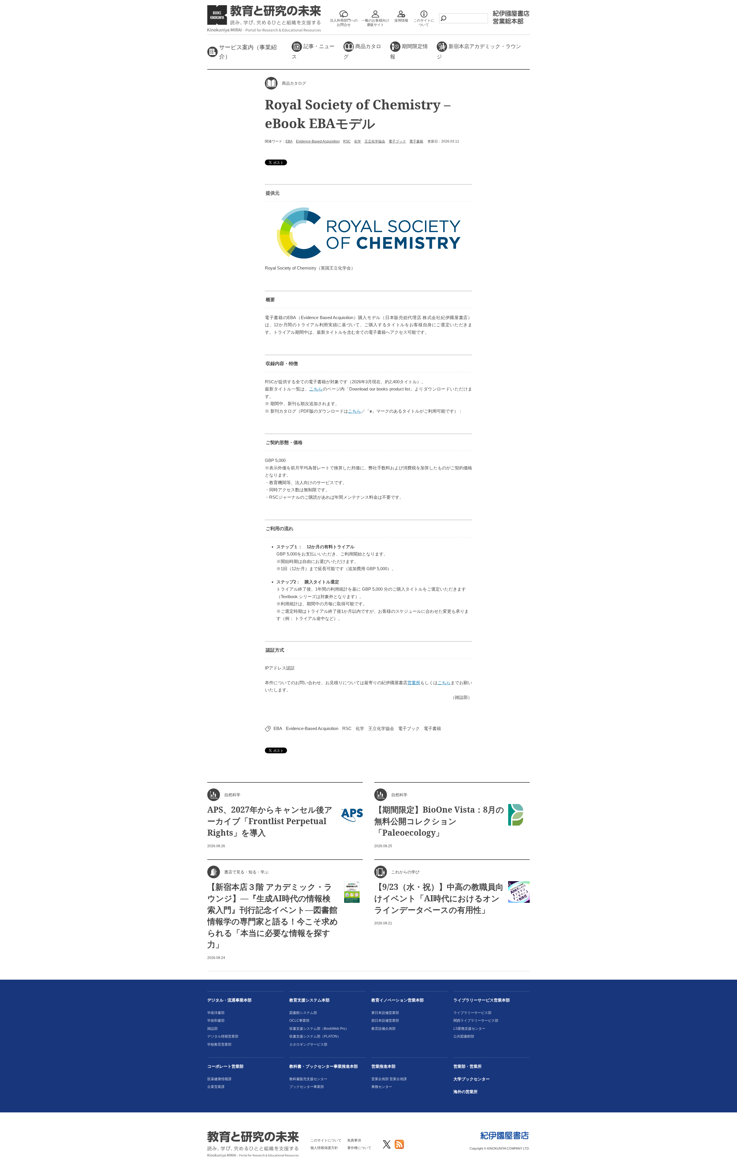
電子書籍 (416, 141)
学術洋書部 (216, 1013)
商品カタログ (362, 51)
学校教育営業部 (219, 1044)
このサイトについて (325, 1140)
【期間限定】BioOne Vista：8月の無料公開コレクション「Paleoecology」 (439, 821)
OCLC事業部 (299, 1021)
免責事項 (354, 1140)
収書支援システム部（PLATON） (315, 1036)
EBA (289, 141)
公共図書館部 (463, 1036)
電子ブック (397, 141)
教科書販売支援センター (308, 1079)
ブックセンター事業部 (306, 1087)
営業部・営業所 (467, 1066)
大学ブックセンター (471, 1079)
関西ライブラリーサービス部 (475, 1021)
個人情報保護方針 (324, 1148)
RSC (347, 141)
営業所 (413, 682)
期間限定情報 (409, 51)
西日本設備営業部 (385, 1021)
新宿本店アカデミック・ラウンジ (479, 51)
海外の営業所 (465, 1091)
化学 (357, 141)
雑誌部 (212, 1029)
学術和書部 (216, 1021)
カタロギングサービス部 (308, 1044)
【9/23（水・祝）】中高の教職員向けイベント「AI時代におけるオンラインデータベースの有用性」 (439, 898)
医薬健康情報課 (219, 1079)
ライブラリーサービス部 (472, 1013)
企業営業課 (216, 1087)
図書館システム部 (303, 1013)
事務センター (381, 1087)
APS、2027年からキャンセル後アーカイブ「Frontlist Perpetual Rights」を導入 (270, 821)
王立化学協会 (374, 141)
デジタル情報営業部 (222, 1036)
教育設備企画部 (383, 1029)
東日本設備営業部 (385, 1013)
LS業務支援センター (469, 1029)
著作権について (359, 1148)
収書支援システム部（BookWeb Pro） (319, 1029)
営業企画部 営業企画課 (389, 1079)
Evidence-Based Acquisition (318, 141)
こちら (315, 388)
